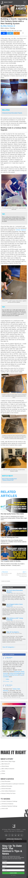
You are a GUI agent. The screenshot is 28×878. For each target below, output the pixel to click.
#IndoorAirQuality (14, 673)
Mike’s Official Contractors (8, 768)
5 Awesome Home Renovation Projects (12, 113)
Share (12, 681)
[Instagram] (12, 835)
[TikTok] (21, 835)
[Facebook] (4, 33)
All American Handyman (7, 803)
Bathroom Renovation (7, 786)
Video (7, 679)
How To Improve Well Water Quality (6, 573)
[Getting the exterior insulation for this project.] (14, 718)
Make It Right (8, 2)
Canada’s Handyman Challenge (9, 801)
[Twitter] (10, 33)
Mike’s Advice (5, 28)
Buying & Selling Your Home (8, 793)
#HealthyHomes (13, 675)
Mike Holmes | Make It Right (8, 761)
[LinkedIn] (15, 835)
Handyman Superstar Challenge (9, 806)
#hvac (21, 675)
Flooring (12, 28)
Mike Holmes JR (6, 763)
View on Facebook (6, 681)
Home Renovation (6, 781)
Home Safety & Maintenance (8, 791)
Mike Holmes (9, 657)
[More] (17, 33)
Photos (3, 773)
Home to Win (5, 808)
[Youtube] (6, 835)
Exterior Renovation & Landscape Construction (13, 783)
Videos (3, 771)
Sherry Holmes (5, 766)
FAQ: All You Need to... (13, 632)
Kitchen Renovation (6, 788)
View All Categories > (8, 647)
